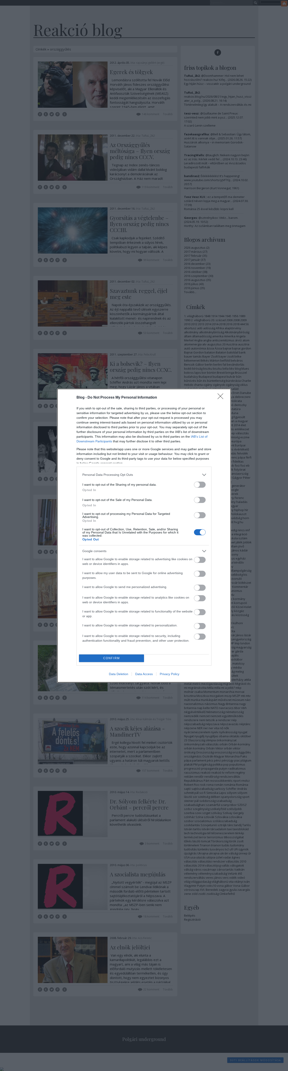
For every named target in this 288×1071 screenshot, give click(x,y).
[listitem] (144, 474)
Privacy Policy (169, 674)
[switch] (200, 485)
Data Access (144, 674)
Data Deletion (118, 674)
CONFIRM (111, 658)
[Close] (222, 397)
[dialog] (144, 535)
